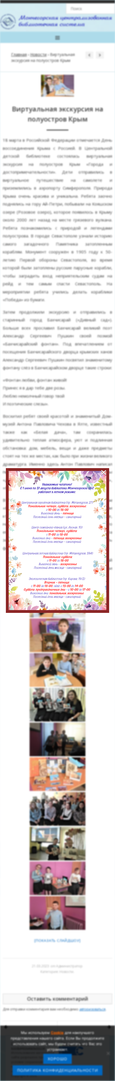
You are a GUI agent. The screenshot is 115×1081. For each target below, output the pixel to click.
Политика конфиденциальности (57, 1070)
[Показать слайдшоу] (57, 940)
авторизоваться (92, 1009)
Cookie (57, 1032)
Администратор (69, 966)
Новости (38, 54)
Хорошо (57, 1058)
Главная (19, 54)
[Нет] (108, 1053)
